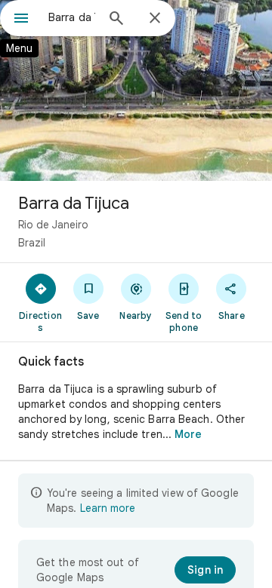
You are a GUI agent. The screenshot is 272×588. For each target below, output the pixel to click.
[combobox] (71, 17)
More (188, 434)
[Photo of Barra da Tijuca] (136, 90)
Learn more (107, 508)
